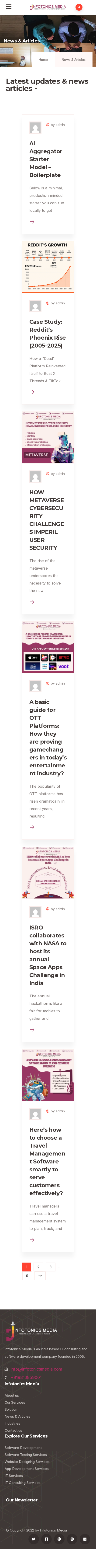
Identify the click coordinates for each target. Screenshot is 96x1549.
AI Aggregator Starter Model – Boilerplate (45, 159)
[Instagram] (72, 1539)
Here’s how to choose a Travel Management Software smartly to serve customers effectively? (47, 1161)
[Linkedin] (85, 1539)
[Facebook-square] (46, 1539)
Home (43, 60)
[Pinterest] (59, 1539)
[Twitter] (33, 1539)
